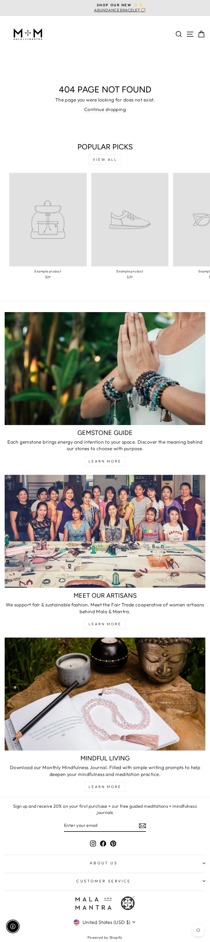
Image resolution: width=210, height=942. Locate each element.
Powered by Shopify (105, 937)
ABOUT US (104, 862)
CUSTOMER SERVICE (103, 881)
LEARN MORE (105, 461)
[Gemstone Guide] (105, 368)
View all (105, 159)
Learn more (105, 786)
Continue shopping (105, 109)
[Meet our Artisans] (105, 531)
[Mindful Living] (105, 694)
